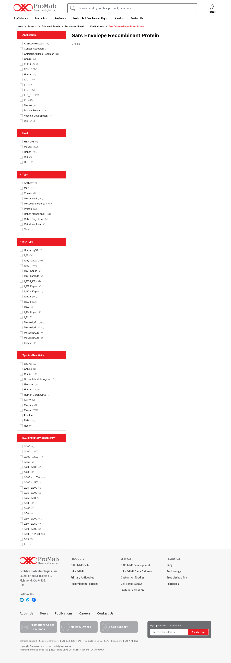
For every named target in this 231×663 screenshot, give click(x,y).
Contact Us (105, 613)
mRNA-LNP (77, 571)
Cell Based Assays (131, 584)
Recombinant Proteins (84, 584)
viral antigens (97, 26)
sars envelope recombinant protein (126, 26)
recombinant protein (75, 26)
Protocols (173, 584)
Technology (174, 571)
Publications (64, 613)
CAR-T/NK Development (135, 565)
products (32, 26)
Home (20, 26)
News (44, 613)
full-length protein (51, 26)
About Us (26, 613)
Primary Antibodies (82, 577)
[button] (41, 35)
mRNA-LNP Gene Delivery (136, 571)
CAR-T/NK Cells (80, 565)
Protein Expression (132, 590)
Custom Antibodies (132, 577)
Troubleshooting (177, 577)
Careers (84, 613)
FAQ (169, 565)
